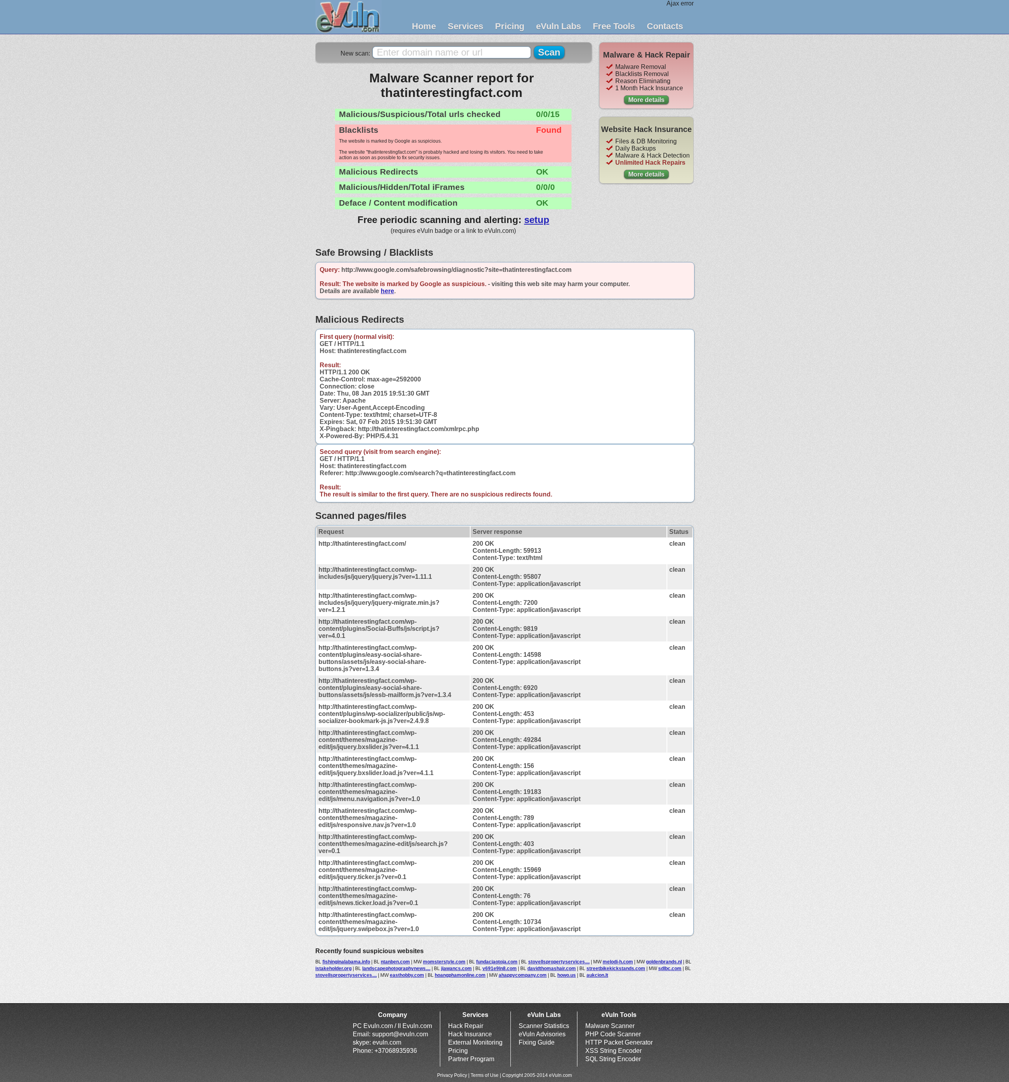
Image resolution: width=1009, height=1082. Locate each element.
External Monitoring (475, 1042)
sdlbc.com (669, 968)
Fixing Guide (537, 1042)
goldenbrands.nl (664, 962)
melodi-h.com (618, 962)
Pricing (509, 26)
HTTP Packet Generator (619, 1042)
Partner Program (471, 1059)
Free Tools (614, 26)
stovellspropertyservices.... (559, 962)
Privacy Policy (452, 1075)
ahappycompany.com (523, 975)
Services (465, 26)
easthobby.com (407, 975)
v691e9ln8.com (499, 968)
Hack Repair (465, 1026)
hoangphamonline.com (460, 975)
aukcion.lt (597, 975)
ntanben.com (395, 962)
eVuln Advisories (542, 1034)
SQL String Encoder (613, 1059)
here (387, 291)
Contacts (665, 26)
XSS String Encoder (613, 1050)
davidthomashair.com (551, 968)
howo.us (566, 975)
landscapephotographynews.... (396, 968)
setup (536, 219)
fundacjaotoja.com (497, 962)
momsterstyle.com (444, 962)
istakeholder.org (333, 968)
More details (646, 100)
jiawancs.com (456, 968)
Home (424, 26)
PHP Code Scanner (613, 1034)
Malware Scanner (610, 1026)
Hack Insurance (470, 1034)
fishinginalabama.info (346, 962)
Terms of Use (485, 1075)
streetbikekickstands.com (615, 968)
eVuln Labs (558, 26)
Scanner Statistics (544, 1026)
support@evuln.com (400, 1034)
